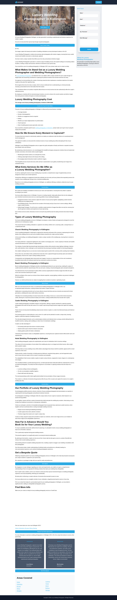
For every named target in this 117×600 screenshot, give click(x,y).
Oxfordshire (21, 528)
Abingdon (19, 590)
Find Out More (45, 187)
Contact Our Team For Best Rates (45, 105)
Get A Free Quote (45, 570)
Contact (98, 2)
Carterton (48, 581)
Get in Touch (45, 283)
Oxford (16, 528)
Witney (31, 528)
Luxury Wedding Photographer (23, 75)
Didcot (47, 586)
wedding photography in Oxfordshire (44, 127)
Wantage (48, 590)
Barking (35, 528)
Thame (47, 583)
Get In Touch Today (44, 45)
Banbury (48, 588)
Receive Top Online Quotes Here (44, 531)
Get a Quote (44, 27)
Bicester (27, 528)
